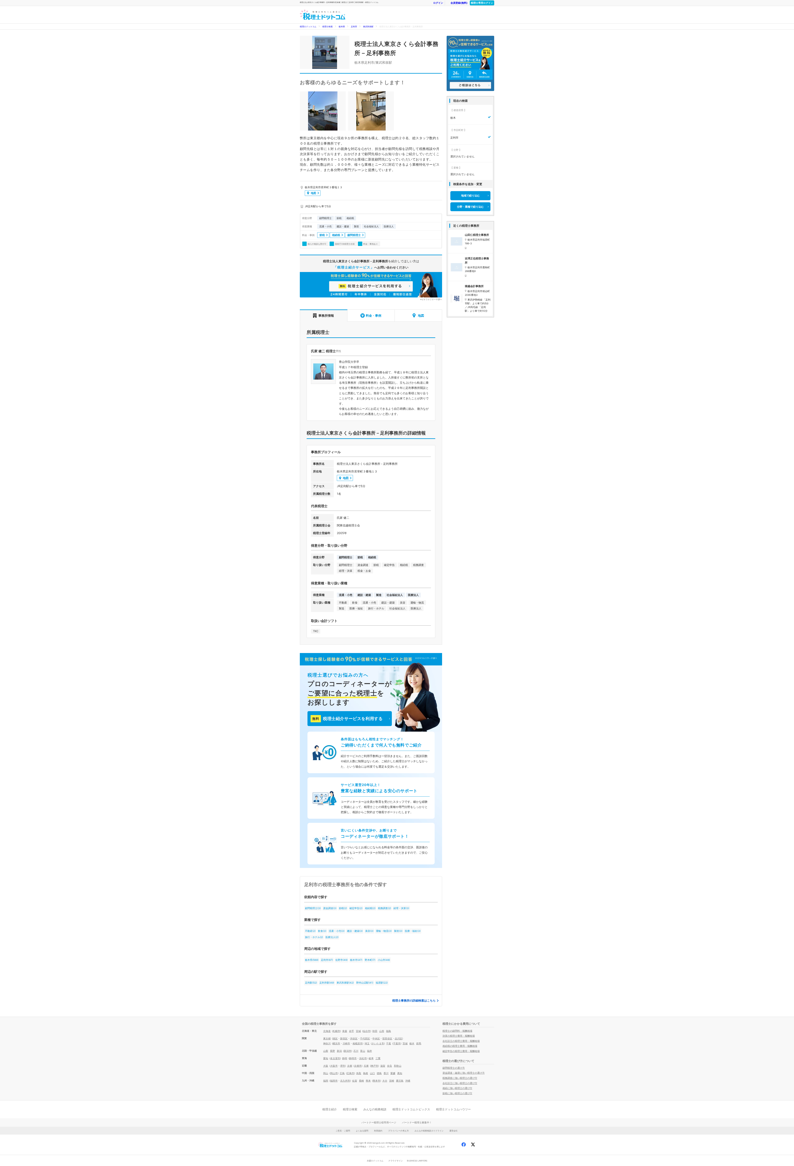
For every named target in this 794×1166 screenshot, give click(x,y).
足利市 (354, 26)
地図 (313, 193)
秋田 (374, 1031)
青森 (344, 1031)
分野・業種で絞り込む (470, 206)
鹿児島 (399, 1080)
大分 (384, 1080)
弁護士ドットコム (375, 1160)
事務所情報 (326, 316)
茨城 (405, 1043)
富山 (362, 1050)
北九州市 (345, 1080)
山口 (372, 1073)
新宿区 (344, 1038)
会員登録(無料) (459, 2)
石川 (355, 1050)
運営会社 (453, 1130)
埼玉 (367, 1043)
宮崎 (391, 1080)
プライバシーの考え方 (398, 1130)
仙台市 (366, 1031)
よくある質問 (362, 1130)
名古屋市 (335, 1058)
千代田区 (365, 1038)
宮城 (358, 1031)
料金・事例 (373, 316)
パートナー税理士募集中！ (417, 1122)
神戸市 (374, 1065)
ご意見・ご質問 (343, 1130)
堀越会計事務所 (474, 286)
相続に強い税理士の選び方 (457, 1088)
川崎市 (346, 1043)
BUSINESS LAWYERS (417, 1160)
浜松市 (363, 1058)
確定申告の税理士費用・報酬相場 (461, 1051)
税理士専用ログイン (482, 2)
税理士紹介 (329, 1109)
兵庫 (366, 1065)
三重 (377, 1058)
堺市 (342, 1065)
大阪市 (334, 1065)
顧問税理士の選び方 (453, 1067)
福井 (369, 1050)
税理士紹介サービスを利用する (347, 718)
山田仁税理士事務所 (477, 234)
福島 (388, 1031)
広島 (342, 1073)
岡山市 (334, 1073)
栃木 (411, 1043)
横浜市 (336, 1043)
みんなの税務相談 (374, 1109)
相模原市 (357, 1043)
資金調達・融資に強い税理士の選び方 (463, 1072)
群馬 (418, 1043)
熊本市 (376, 1080)
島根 (365, 1073)
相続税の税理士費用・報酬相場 (459, 1045)
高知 (399, 1073)
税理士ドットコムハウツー (453, 1109)
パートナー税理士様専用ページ (378, 1122)
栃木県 (342, 26)
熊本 (368, 1080)
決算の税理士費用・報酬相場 (458, 1035)
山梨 (325, 1050)
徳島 (379, 1073)
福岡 (325, 1080)
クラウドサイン (395, 1160)
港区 (335, 1038)
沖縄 (407, 1080)
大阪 (325, 1065)
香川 (386, 1073)
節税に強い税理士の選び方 (457, 1093)
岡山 (325, 1073)
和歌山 (397, 1065)
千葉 (388, 1043)
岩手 (351, 1031)
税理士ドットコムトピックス (411, 1109)
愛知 (325, 1058)
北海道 (327, 1031)
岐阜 (371, 1058)
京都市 (358, 1065)
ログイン (438, 2)
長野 (332, 1050)
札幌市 (336, 1031)
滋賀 (382, 1065)
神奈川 (327, 1043)
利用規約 (378, 1130)
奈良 (389, 1065)
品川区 (398, 1038)
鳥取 (358, 1073)
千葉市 (397, 1043)
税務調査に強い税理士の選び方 (459, 1078)
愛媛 (392, 1073)
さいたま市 (378, 1043)
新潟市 (347, 1050)
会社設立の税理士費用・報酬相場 (461, 1041)
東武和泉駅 (368, 26)
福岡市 (334, 1080)
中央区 (376, 1038)
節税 (322, 235)
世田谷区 (387, 1038)
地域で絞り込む (470, 195)
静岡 (344, 1058)
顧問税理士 (354, 235)
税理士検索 (327, 26)
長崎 (361, 1080)
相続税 (336, 235)
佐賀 (354, 1080)
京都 (349, 1065)
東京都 (327, 1038)
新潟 (339, 1050)
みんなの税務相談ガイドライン (429, 1130)
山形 (381, 1031)
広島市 (350, 1073)
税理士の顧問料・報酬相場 (457, 1030)
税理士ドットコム (308, 26)
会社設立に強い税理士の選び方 (459, 1083)
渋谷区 (354, 1038)
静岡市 (353, 1058)
